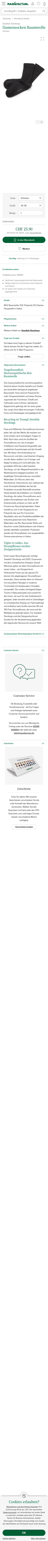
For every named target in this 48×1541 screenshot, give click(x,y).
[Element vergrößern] (41, 122)
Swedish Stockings (31, 330)
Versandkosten (35, 233)
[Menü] (4, 3)
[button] (42, 39)
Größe (12, 205)
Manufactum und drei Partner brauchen (22, 1507)
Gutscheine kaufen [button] (24, 827)
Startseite (7, 18)
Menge (12, 213)
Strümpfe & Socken (21, 18)
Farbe (12, 198)
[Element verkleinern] (37, 122)
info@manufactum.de (24, 733)
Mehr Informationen (38, 1538)
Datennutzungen (9, 1512)
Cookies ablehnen (9, 1538)
